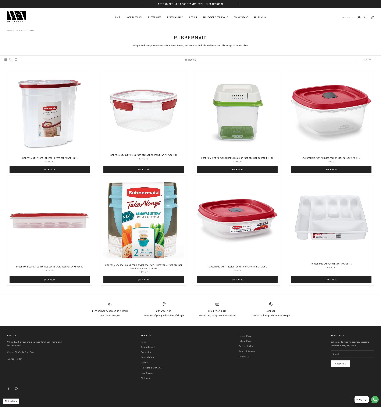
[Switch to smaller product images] (11, 60)
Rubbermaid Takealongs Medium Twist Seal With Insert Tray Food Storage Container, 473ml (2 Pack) (144, 266)
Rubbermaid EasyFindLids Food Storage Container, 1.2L (331, 158)
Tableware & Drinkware (215, 17)
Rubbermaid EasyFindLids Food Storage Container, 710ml (237, 267)
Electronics (154, 17)
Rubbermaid (29, 30)
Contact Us (244, 356)
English (346, 17)
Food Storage (241, 17)
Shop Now (49, 169)
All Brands (260, 17)
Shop (18, 30)
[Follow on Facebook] (8, 388)
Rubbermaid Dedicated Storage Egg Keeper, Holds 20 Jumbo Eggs (49, 267)
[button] (11, 401)
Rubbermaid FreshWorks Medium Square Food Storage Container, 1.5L (237, 158)
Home (118, 17)
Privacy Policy (245, 336)
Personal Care (175, 17)
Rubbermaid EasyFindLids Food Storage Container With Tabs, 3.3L (144, 155)
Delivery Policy (246, 346)
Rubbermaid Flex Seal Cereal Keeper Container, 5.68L (50, 158)
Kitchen (193, 17)
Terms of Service (247, 351)
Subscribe (340, 363)
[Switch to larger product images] (5, 60)
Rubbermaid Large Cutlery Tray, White (331, 264)
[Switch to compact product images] (16, 60)
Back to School (134, 17)
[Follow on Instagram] (16, 388)
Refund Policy (245, 341)
